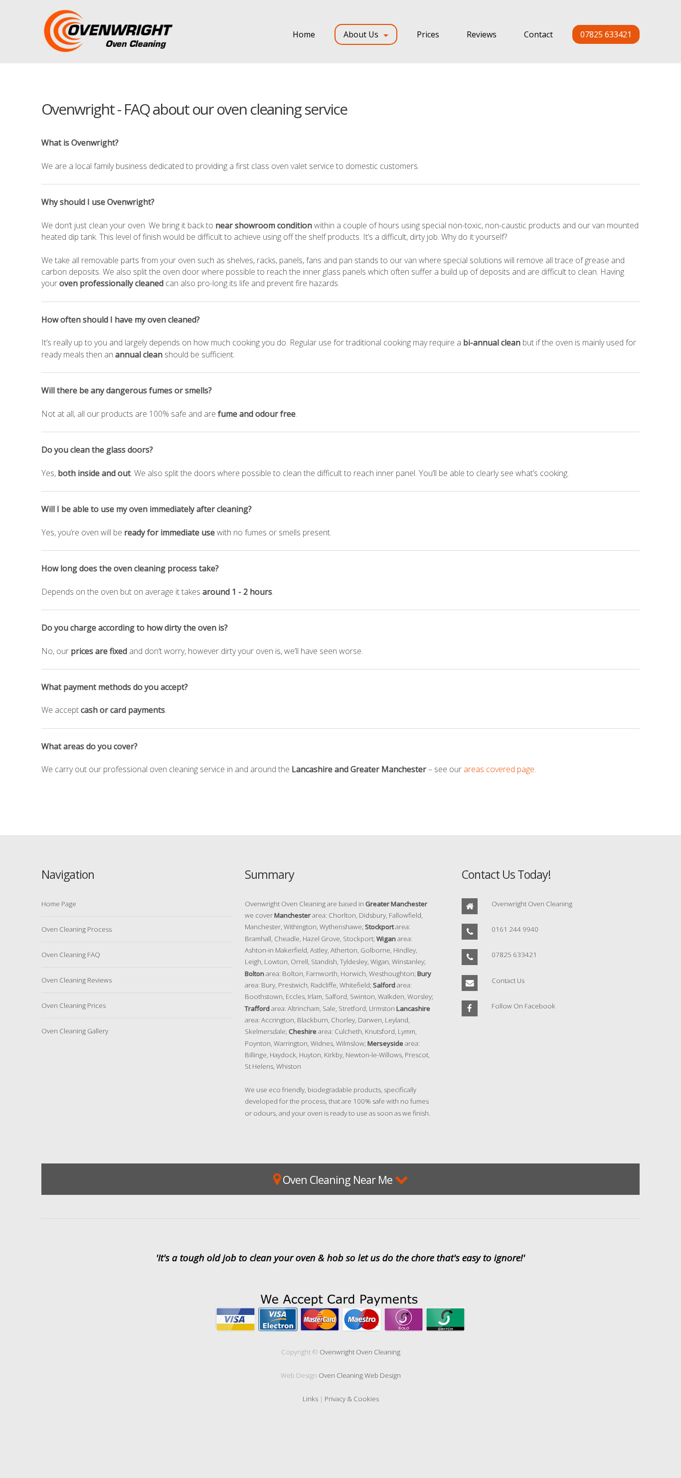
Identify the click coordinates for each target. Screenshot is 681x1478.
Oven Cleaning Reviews (76, 980)
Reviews (482, 34)
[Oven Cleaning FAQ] (113, 31)
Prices (428, 34)
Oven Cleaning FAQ (70, 954)
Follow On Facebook (523, 1005)
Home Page (58, 903)
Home (304, 34)
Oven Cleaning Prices (73, 1005)
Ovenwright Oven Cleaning (532, 903)
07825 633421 (606, 34)
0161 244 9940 (515, 929)
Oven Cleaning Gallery (74, 1030)
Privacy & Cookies (352, 1398)
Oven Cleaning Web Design (360, 1375)
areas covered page (499, 769)
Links (310, 1398)
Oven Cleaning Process (76, 929)
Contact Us (508, 980)
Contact (538, 34)
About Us (360, 34)
